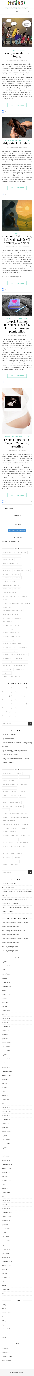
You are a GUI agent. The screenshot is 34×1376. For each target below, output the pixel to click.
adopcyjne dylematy (11, 556)
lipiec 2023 (5, 1006)
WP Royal (21, 1372)
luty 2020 (4, 1148)
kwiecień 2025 (6, 974)
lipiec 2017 (5, 1273)
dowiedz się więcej (17, 105)
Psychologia (20, 50)
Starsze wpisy (9, 508)
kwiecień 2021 (6, 1095)
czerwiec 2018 (6, 1229)
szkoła (7, 658)
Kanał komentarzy (7, 1356)
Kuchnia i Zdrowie (7, 1313)
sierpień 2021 (6, 1079)
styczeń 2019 (6, 1200)
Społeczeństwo (10, 651)
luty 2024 (4, 990)
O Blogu (4, 1321)
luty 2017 (4, 1293)
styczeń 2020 (6, 1152)
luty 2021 (4, 1103)
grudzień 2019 (6, 1156)
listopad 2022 (6, 1022)
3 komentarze (22, 450)
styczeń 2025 (6, 982)
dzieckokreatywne (21, 570)
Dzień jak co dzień (11, 574)
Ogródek (7, 621)
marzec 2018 (6, 1241)
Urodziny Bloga (20, 662)
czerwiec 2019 (6, 1180)
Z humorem (19, 669)
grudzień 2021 (6, 1063)
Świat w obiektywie (7, 1329)
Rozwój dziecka (21, 647)
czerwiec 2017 (6, 1277)
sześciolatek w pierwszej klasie (15, 654)
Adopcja (12, 50)
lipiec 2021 (5, 1083)
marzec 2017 (6, 1289)
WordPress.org (6, 1360)
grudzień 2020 (6, 1111)
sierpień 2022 (6, 1034)
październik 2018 (7, 1212)
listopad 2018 (6, 1208)
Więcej (17, 233)
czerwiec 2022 (6, 1043)
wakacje (7, 665)
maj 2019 (4, 1184)
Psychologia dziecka (12, 643)
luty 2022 (4, 1055)
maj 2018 (4, 1233)
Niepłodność (5, 1317)
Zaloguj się (5, 1348)
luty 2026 (4, 962)
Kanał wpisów (6, 1352)
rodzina (7, 647)
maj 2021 (4, 1091)
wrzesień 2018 (6, 1216)
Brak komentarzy (22, 60)
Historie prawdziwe (11, 585)
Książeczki (23, 596)
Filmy (17, 577)
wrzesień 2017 (6, 1265)
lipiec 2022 (5, 1039)
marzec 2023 (6, 1010)
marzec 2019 (6, 1192)
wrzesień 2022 (6, 1030)
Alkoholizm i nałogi (11, 563)
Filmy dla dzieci (9, 581)
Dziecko (15, 140)
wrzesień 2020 (6, 1123)
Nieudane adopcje (10, 614)
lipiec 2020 (5, 1128)
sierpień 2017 (6, 1269)
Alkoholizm (8, 559)
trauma (6, 662)
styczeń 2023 (6, 1018)
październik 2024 (7, 986)
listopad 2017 (6, 1257)
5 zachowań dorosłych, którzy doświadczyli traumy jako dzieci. (17, 239)
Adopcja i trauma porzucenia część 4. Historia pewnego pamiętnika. (17, 326)
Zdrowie (7, 669)
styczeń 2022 (6, 1059)
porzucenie (8, 629)
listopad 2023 (6, 998)
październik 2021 (7, 1071)
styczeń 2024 (6, 994)
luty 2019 (4, 1196)
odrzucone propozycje (12, 618)
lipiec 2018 (5, 1225)
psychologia (8, 640)
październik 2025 (7, 970)
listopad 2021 (6, 1067)
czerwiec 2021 (6, 1087)
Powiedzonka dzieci (11, 632)
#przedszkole (9, 552)
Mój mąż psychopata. (12, 712)
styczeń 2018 (6, 1249)
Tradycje (18, 658)
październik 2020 (7, 1119)
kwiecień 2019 (6, 1188)
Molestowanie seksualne (12, 610)
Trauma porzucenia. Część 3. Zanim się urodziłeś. (17, 443)
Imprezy (7, 588)
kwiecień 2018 (6, 1237)
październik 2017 (7, 1261)
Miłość (7, 607)
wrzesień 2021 (6, 1075)
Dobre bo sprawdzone (12, 567)
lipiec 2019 (5, 1176)
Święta (6, 673)
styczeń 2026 (6, 966)
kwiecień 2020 (6, 1140)
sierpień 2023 (6, 1002)
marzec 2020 (6, 1144)
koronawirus (9, 596)
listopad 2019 (6, 1160)
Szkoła (26, 318)
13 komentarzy (21, 335)
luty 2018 (4, 1245)
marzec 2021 (6, 1099)
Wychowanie (20, 665)
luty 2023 (4, 1014)
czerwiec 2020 (6, 1132)
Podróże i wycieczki (11, 625)
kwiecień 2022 (6, 1047)
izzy (6, 111)
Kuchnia (7, 599)
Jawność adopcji (10, 592)
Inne (17, 588)
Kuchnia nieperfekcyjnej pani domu (16, 603)
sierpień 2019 (6, 1172)
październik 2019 (7, 1164)
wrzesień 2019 (6, 1168)
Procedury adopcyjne (12, 636)
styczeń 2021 (6, 1107)
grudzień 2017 (6, 1253)
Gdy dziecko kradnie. (17, 143)
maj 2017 (4, 1281)
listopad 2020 (6, 1115)
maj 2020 (4, 1136)
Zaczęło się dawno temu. (17, 54)
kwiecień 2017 (6, 1285)
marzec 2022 (6, 1051)
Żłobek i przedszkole (12, 676)
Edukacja (7, 577)
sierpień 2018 (6, 1221)
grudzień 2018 (6, 1204)
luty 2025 (4, 978)
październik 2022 (7, 1026)
